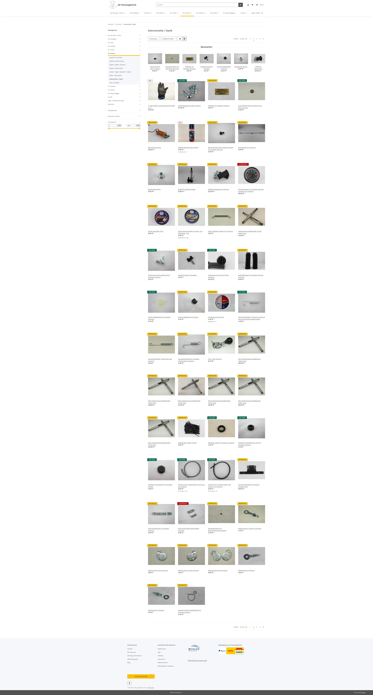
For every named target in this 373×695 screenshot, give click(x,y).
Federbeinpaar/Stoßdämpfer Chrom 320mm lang (250, 232)
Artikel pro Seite (168, 39)
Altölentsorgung (132, 659)
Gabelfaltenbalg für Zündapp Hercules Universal (250, 276)
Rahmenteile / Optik (116, 79)
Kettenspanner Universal (246, 570)
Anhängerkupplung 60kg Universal (189, 106)
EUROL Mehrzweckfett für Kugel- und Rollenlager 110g (190, 232)
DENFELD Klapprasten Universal (218, 189)
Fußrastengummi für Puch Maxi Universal (218, 276)
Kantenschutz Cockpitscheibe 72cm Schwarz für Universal (219, 486)
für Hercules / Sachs (114, 35)
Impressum (161, 659)
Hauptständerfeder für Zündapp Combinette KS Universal (188, 360)
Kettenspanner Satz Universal (217, 570)
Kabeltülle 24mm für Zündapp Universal (221, 443)
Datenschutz (162, 649)
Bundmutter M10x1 (154, 189)
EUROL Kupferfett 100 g (155, 231)
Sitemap (160, 656)
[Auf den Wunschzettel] (172, 81)
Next (262, 63)
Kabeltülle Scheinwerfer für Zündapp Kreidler (160, 486)
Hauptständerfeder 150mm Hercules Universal (160, 360)
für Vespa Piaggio (113, 93)
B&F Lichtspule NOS (154, 147)
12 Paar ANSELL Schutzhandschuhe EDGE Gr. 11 (161, 107)
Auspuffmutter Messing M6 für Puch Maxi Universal (250, 107)
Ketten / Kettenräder (116, 68)
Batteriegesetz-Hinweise (165, 666)
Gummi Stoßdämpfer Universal (188, 317)
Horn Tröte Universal (215, 359)
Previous (151, 63)
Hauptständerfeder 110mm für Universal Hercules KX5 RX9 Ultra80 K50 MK (251, 318)
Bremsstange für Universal (247, 147)
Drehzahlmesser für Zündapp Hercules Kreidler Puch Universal (251, 190)
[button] (248, 4)
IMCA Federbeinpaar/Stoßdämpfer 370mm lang (159, 444)
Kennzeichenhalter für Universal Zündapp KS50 (248, 486)
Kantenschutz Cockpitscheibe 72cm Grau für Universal (191, 486)
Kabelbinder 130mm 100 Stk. (187, 443)
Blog (128, 662)
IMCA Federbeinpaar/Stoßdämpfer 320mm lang (249, 402)
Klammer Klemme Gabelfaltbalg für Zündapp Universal (189, 611)
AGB (159, 652)
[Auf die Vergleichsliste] (166, 81)
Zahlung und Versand (134, 656)
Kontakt (129, 649)
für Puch (110, 42)
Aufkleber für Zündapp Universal (219, 106)
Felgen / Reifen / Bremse (117, 65)
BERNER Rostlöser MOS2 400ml (188, 147)
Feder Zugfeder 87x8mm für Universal (220, 231)
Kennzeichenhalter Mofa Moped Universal (188, 529)
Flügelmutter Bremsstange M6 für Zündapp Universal (159, 276)
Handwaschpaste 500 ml (216, 317)
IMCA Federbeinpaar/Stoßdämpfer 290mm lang (159, 402)
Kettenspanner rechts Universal (188, 570)
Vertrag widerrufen (141, 676)
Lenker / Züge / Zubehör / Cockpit (120, 72)
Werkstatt (111, 104)
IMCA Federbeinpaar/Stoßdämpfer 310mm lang (189, 402)
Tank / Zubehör (114, 83)
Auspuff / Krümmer (115, 57)
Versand (151, 687)
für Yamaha (111, 86)
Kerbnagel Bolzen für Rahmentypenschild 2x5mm (217, 529)
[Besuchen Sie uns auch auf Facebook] (129, 683)
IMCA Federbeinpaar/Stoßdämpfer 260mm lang (249, 360)
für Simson (111, 53)
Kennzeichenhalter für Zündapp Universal (158, 529)
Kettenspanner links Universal (158, 570)
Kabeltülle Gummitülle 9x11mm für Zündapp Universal (249, 444)
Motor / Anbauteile (115, 75)
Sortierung (153, 39)
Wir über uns (131, 652)
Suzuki (110, 97)
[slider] (108, 128)
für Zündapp (112, 39)
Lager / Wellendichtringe (116, 101)
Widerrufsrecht (163, 662)
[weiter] (263, 38)
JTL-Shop (363, 692)
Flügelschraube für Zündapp (187, 275)
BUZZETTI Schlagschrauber (187, 189)
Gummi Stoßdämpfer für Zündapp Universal (159, 318)
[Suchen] (240, 5)
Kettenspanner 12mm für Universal (249, 528)
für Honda (111, 90)
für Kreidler (111, 46)
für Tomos (111, 50)
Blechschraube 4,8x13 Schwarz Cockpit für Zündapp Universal (220, 148)
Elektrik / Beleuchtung (116, 61)
